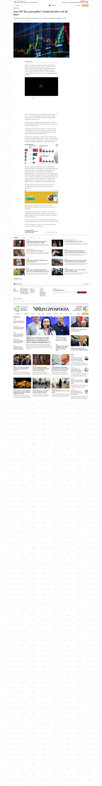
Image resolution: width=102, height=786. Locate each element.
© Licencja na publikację (29, 230)
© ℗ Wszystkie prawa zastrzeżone (31, 231)
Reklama (31, 288)
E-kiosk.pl (41, 288)
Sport (71, 313)
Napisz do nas (16, 291)
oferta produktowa (31, 301)
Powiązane (15, 237)
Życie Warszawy (43, 295)
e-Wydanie (78, 5)
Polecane (24, 237)
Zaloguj (85, 5)
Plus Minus (56, 313)
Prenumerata (32, 291)
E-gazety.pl (42, 289)
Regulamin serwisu (23, 291)
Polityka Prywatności (24, 288)
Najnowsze (32, 237)
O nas (14, 288)
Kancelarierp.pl (42, 293)
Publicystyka (48, 313)
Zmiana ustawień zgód (24, 289)
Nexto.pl (41, 291)
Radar (66, 313)
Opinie (72, 354)
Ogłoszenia (32, 289)
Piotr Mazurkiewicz (28, 61)
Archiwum (32, 292)
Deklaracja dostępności (24, 293)
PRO (43, 313)
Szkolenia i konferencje (17, 298)
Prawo (38, 313)
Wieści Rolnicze (43, 294)
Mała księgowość (43, 292)
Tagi (39, 237)
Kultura (61, 313)
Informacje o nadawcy (24, 292)
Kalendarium (23, 301)
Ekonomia (54, 5)
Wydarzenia (26, 313)
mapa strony (15, 301)
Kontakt (14, 289)
